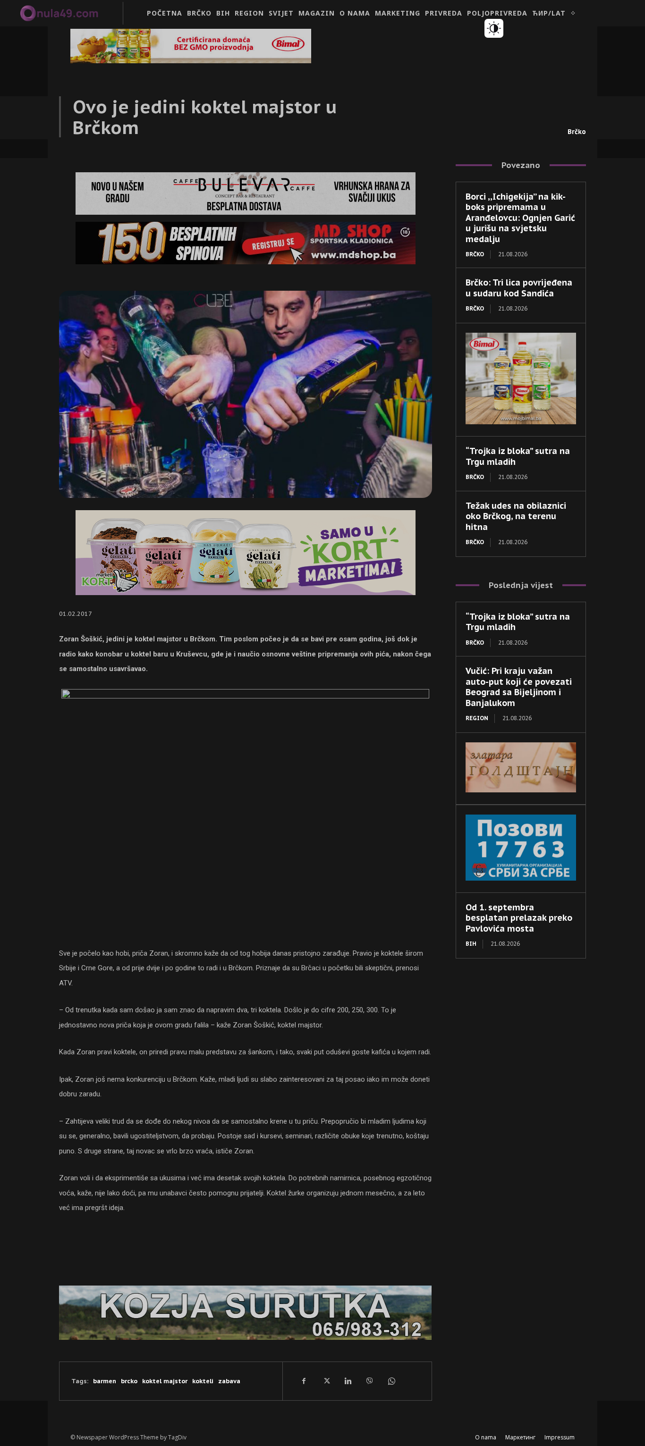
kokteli (202, 1381)
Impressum (559, 1437)
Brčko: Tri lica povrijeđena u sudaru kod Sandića (519, 288)
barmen (104, 1381)
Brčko (577, 131)
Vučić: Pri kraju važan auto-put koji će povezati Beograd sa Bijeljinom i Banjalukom (519, 686)
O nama (485, 1437)
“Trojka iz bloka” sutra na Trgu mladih (518, 622)
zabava (229, 1381)
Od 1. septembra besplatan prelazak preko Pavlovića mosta (519, 918)
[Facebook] (304, 1380)
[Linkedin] (347, 1380)
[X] (325, 1380)
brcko (129, 1381)
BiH (471, 943)
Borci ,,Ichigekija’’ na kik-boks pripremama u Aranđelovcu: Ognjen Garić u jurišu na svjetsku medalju (520, 217)
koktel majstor (164, 1381)
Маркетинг (520, 1437)
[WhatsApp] (391, 1380)
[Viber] (369, 1380)
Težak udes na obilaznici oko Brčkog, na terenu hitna (516, 516)
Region (477, 718)
